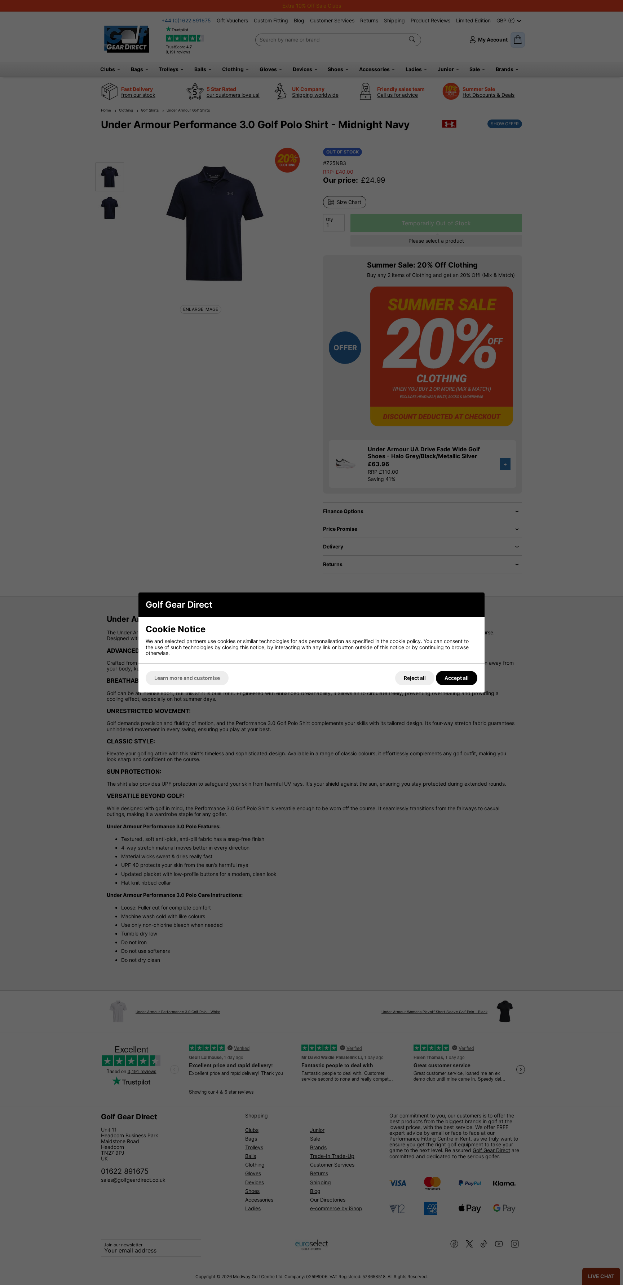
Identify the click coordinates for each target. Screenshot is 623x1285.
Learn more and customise (187, 678)
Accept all (457, 678)
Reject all (415, 678)
